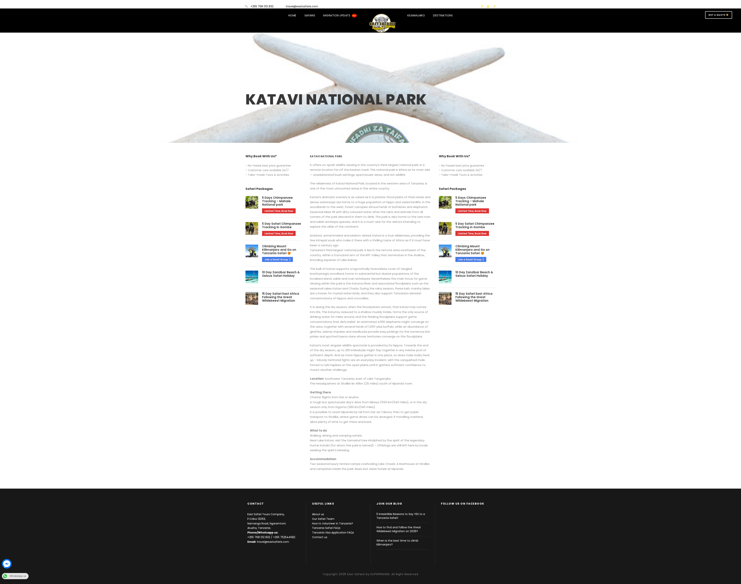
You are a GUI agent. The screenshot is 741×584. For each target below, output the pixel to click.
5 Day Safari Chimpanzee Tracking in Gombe (281, 225)
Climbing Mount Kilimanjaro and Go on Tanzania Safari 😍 (279, 249)
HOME (292, 15)
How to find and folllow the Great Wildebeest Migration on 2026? (398, 529)
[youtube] (488, 6)
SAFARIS (310, 15)
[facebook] (482, 6)
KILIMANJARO (416, 15)
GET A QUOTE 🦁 (718, 14)
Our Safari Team (323, 519)
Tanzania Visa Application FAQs (333, 532)
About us (318, 514)
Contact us (319, 537)
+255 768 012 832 (258, 537)
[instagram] (494, 6)
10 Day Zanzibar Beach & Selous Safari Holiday (281, 274)
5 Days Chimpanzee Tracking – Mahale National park (277, 201)
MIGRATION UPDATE (337, 15)
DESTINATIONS (443, 15)
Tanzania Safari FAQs (326, 528)
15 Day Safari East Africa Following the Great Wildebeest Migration (280, 297)
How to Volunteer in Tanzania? (332, 523)
